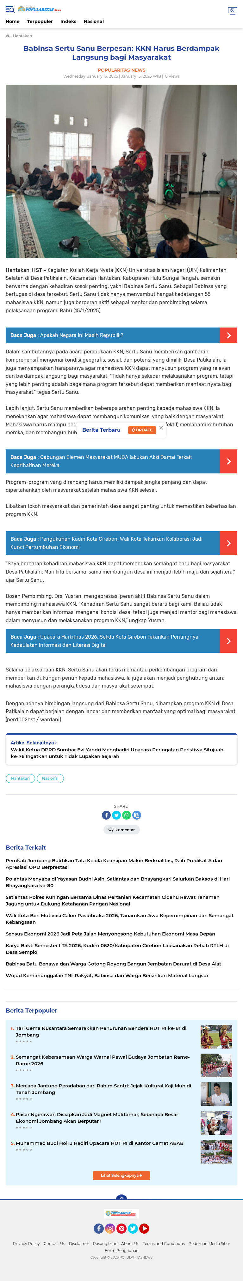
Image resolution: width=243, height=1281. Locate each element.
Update (144, 430)
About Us (130, 1243)
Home (13, 21)
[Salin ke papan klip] (136, 815)
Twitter (136, 1236)
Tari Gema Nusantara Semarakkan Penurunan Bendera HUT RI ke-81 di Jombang (101, 1031)
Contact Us (54, 1243)
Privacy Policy (26, 1243)
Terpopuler (40, 21)
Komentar (125, 829)
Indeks (68, 21)
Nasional (94, 21)
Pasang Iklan (105, 1243)
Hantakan (20, 778)
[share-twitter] (116, 815)
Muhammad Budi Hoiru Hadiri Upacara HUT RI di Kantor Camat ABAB (100, 1143)
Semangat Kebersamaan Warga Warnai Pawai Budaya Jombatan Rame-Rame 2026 (103, 1060)
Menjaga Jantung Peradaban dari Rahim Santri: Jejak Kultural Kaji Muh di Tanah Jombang (103, 1089)
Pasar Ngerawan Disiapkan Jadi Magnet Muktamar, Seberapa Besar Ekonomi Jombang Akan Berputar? (97, 1117)
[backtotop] (121, 1200)
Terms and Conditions (164, 1243)
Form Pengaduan (122, 1250)
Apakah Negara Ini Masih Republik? (81, 335)
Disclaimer (79, 1243)
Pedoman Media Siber (209, 1243)
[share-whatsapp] (126, 815)
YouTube (148, 1236)
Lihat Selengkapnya (120, 1175)
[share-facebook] (106, 815)
